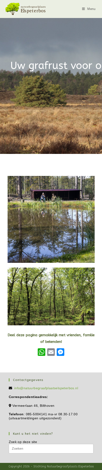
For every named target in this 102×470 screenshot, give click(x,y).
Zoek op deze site (23, 442)
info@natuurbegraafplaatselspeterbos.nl (46, 388)
